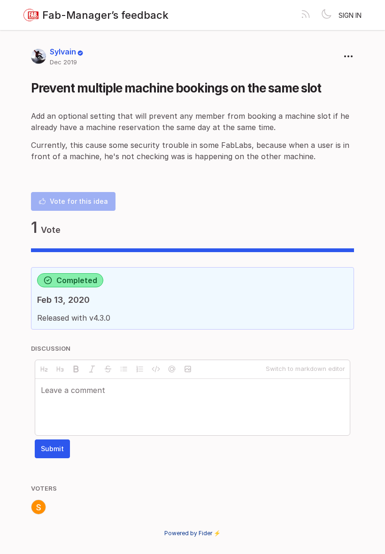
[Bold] (76, 369)
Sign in (350, 15)
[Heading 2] (44, 369)
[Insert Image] (188, 369)
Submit (52, 449)
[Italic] (92, 369)
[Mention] (172, 369)
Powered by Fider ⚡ (192, 533)
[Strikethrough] (108, 369)
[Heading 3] (60, 369)
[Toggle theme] (326, 15)
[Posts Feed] (305, 15)
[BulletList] (124, 369)
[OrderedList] (140, 369)
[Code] (156, 369)
